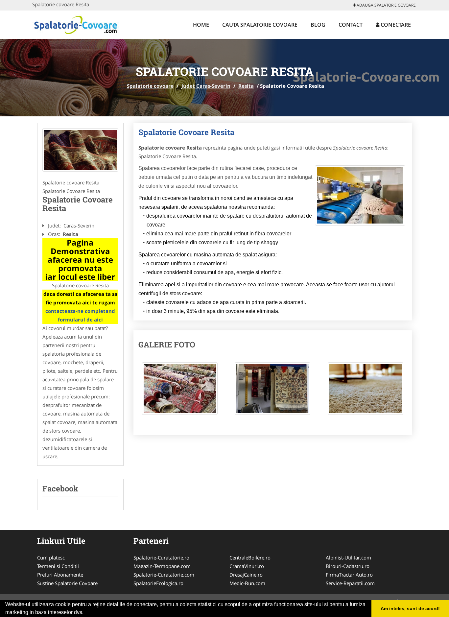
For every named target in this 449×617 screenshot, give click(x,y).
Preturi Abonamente (60, 574)
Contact (351, 24)
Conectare (395, 24)
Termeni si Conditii (58, 566)
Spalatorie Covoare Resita (186, 132)
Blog (318, 24)
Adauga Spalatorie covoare (386, 5)
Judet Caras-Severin (205, 86)
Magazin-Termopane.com (162, 566)
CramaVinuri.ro (246, 566)
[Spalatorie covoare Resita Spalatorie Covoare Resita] (179, 392)
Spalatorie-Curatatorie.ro (161, 557)
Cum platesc (51, 557)
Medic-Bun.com (247, 583)
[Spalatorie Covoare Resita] (80, 150)
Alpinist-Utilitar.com (348, 557)
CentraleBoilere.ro (250, 557)
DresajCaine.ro (246, 574)
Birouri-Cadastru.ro (347, 566)
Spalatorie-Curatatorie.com (163, 574)
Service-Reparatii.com (350, 583)
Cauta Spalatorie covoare (259, 24)
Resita (246, 86)
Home (201, 24)
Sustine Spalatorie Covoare (67, 583)
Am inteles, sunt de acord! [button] (410, 608)
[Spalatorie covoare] (75, 23)
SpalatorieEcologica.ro (158, 583)
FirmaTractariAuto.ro (349, 574)
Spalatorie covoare (150, 86)
